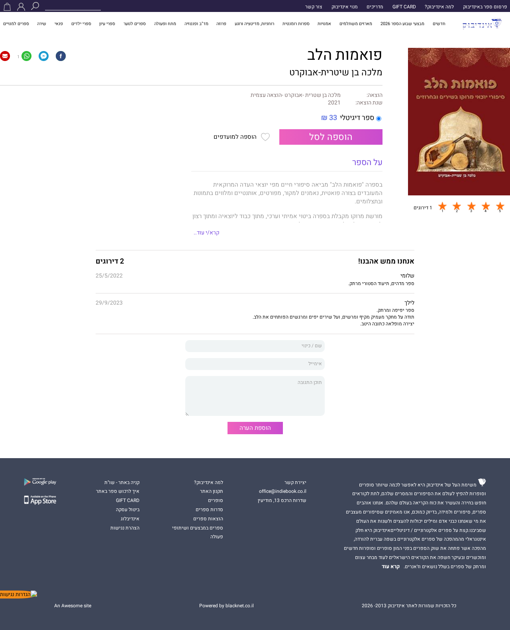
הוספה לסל (331, 137)
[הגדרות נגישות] (18, 594)
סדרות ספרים (209, 509)
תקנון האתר (211, 491)
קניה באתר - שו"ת (121, 482)
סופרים (215, 500)
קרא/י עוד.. (207, 233)
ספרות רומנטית (296, 24)
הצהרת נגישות (124, 528)
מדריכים (375, 6)
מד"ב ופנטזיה (196, 24)
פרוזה (221, 24)
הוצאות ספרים (208, 518)
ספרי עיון (107, 24)
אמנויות (324, 24)
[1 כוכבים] (442, 205)
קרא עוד (391, 567)
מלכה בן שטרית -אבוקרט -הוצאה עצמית (296, 95)
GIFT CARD (404, 6)
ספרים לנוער (135, 24)
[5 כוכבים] (500, 205)
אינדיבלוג (130, 518)
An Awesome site (72, 605)
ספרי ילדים (81, 24)
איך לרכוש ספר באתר (117, 491)
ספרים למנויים (16, 24)
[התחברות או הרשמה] (21, 7)
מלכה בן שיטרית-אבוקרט (335, 72)
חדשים (439, 24)
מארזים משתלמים (355, 24)
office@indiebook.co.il (282, 491)
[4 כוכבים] (485, 205)
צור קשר (313, 6)
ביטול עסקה (127, 509)
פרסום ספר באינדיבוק (485, 6)
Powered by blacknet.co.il (226, 605)
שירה (41, 24)
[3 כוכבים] (471, 205)
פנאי (59, 24)
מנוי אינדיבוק (345, 6)
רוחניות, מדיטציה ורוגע (254, 24)
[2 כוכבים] (456, 205)
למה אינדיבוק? (439, 6)
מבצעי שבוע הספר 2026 (402, 24)
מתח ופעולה (165, 24)
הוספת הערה (255, 427)
